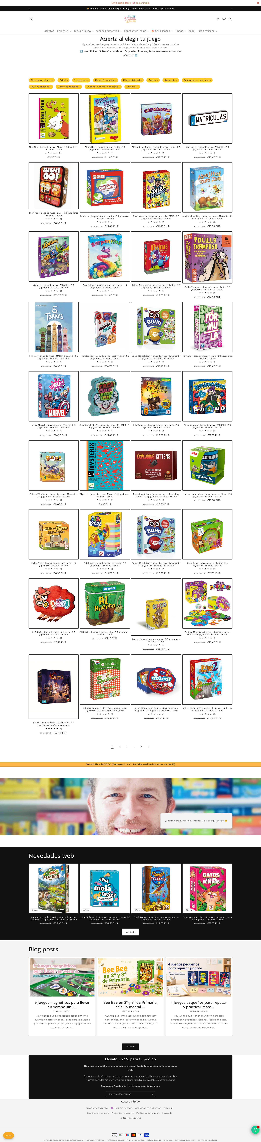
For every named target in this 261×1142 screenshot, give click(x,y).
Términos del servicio (135, 1140)
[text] (130, 3)
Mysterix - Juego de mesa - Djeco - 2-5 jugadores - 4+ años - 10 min (105, 495)
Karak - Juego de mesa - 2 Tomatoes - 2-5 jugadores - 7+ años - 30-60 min (53, 723)
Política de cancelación (207, 1140)
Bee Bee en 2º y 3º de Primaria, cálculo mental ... (130, 1004)
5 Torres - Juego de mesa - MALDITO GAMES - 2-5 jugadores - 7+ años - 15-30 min (53, 357)
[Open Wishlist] (224, 19)
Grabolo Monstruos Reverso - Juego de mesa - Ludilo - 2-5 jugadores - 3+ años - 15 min (207, 633)
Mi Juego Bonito (57, 1140)
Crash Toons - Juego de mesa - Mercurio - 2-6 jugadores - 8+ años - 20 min (156, 918)
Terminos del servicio (98, 1113)
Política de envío (154, 1140)
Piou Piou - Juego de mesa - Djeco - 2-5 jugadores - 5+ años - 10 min (53, 148)
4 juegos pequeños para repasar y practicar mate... (199, 1004)
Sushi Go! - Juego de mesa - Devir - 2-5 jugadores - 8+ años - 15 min (53, 214)
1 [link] (112, 746)
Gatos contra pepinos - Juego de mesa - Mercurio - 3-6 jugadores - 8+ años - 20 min (207, 918)
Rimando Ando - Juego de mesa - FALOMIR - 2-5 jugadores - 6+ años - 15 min (207, 426)
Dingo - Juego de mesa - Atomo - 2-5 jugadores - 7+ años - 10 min (156, 640)
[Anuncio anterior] (29, 8)
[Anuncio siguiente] (231, 8)
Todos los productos (130, 1118)
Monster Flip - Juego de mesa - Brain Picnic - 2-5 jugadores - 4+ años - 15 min (105, 357)
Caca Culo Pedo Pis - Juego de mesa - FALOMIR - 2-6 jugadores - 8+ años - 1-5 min (105, 426)
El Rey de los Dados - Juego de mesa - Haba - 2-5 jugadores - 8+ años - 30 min (156, 148)
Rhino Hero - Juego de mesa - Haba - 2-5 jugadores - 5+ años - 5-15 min (105, 148)
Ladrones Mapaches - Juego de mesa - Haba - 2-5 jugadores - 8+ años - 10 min (207, 495)
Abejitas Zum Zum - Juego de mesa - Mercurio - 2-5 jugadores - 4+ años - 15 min (207, 217)
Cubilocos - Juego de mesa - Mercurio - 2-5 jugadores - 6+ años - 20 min (105, 564)
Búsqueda (167, 1113)
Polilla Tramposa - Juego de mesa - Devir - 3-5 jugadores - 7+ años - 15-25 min (207, 288)
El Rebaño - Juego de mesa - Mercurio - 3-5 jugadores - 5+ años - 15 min (53, 633)
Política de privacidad (115, 1140)
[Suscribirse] (152, 1094)
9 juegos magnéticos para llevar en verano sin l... (62, 1004)
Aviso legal (168, 1140)
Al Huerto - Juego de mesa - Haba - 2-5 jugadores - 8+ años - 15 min (105, 633)
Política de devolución (147, 1113)
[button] (32, 19)
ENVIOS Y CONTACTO (97, 1108)
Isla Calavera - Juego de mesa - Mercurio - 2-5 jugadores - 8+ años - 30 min (156, 426)
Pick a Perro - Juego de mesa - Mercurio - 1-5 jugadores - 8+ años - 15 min (53, 564)
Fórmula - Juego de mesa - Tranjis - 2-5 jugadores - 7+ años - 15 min (207, 357)
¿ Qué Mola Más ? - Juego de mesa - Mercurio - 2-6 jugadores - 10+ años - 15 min (105, 918)
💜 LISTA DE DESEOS (121, 1108)
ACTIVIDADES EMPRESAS (148, 1108)
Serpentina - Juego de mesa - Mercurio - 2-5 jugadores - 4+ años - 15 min (105, 286)
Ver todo (130, 932)
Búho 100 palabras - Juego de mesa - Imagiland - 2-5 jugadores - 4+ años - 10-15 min (156, 564)
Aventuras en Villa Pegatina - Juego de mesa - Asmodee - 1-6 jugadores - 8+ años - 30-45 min (53, 918)
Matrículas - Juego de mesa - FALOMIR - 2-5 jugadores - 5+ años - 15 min (207, 148)
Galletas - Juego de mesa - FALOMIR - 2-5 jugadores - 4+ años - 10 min (53, 286)
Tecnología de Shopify (74, 1140)
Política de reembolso (95, 1140)
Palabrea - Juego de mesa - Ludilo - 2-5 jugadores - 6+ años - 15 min (104, 217)
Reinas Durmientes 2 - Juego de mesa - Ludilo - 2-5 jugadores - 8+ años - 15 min (207, 709)
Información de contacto (185, 1140)
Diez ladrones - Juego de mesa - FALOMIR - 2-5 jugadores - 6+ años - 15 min (156, 217)
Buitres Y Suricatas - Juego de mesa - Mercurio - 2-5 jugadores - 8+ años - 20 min (54, 495)
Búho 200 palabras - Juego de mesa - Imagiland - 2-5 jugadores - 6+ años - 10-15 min (156, 357)
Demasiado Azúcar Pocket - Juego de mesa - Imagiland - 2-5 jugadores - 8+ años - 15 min (156, 709)
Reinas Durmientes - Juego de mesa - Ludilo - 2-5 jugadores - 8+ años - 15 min (156, 286)
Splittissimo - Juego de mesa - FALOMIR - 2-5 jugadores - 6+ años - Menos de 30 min (105, 709)
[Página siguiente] (149, 747)
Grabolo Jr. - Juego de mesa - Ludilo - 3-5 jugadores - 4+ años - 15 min (207, 564)
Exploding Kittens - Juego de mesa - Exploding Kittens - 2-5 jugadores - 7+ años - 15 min (156, 495)
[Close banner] (258, 3)
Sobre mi (168, 1108)
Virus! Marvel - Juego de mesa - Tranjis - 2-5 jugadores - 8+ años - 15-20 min (54, 426)
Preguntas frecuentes (122, 1113)
